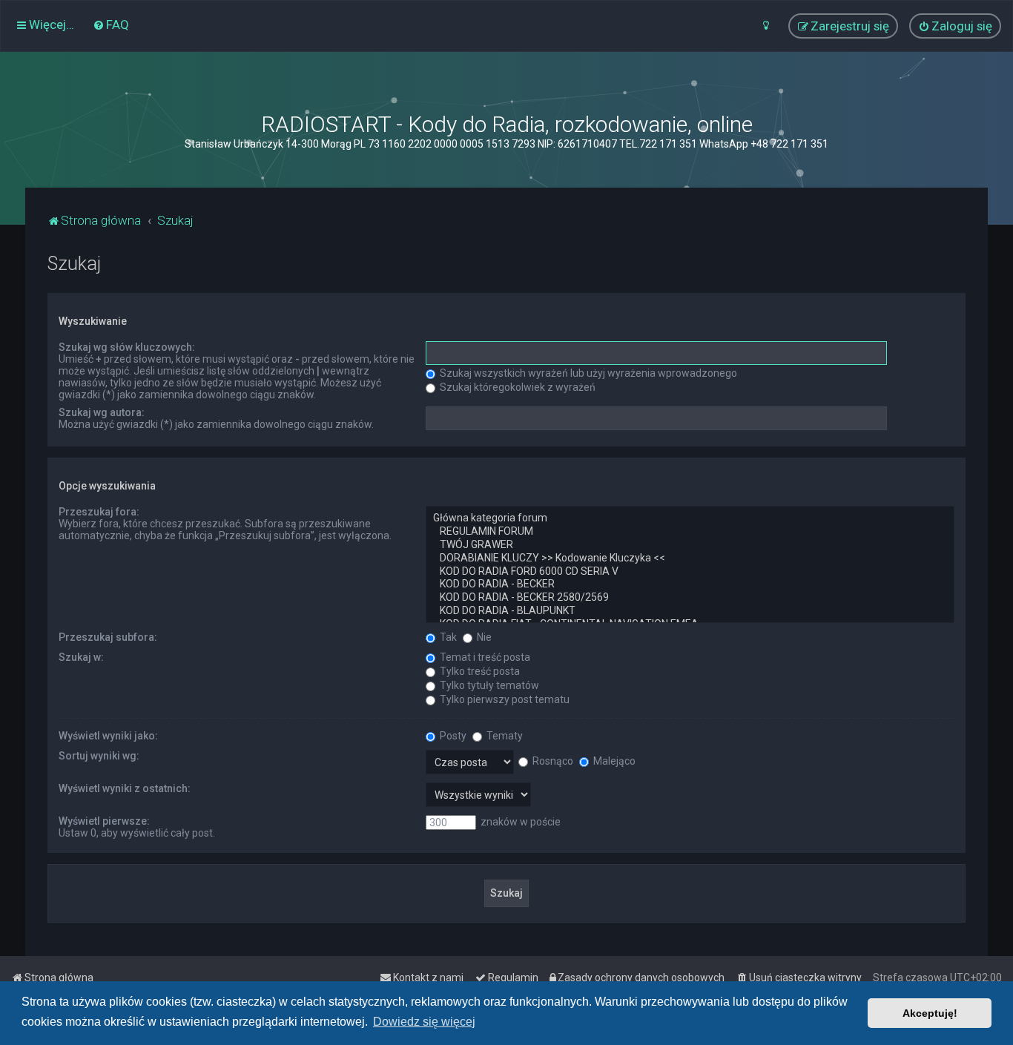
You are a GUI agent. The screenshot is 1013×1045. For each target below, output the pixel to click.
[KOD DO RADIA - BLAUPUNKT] (690, 611)
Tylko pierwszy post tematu (504, 699)
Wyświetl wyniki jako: (108, 736)
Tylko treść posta (479, 671)
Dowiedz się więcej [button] (424, 1021)
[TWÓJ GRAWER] (690, 545)
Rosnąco (551, 761)
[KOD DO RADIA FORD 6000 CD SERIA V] (690, 571)
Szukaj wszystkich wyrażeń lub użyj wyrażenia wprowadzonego (587, 373)
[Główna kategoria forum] (690, 518)
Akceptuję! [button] (930, 1013)
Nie (483, 637)
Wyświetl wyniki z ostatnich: (125, 788)
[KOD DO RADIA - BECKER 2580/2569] (690, 597)
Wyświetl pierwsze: (104, 821)
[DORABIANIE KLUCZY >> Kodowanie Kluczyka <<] (690, 558)
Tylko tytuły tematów (488, 685)
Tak (447, 637)
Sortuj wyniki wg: (99, 756)
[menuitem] (111, 24)
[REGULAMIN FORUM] (690, 531)
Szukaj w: (81, 657)
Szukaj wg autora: (102, 412)
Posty (452, 736)
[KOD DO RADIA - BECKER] (690, 584)
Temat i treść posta (484, 657)
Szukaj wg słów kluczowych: (127, 347)
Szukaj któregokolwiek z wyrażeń (516, 387)
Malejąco (613, 761)
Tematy (503, 736)
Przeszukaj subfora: (108, 637)
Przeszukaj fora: (99, 512)
